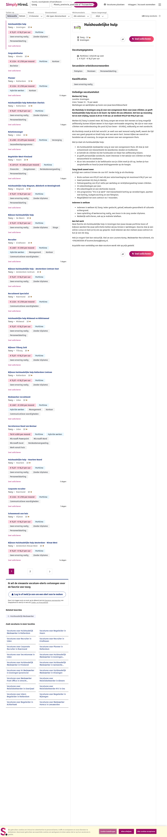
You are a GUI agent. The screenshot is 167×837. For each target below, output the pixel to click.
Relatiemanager (15, 132)
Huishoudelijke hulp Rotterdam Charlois (26, 103)
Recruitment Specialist (18, 293)
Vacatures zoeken (85, 4)
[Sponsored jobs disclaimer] (159, 16)
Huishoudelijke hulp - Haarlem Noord (25, 459)
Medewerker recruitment (19, 397)
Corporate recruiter (16, 489)
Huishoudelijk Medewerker (22, 616)
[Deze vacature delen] (122, 39)
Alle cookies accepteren (146, 831)
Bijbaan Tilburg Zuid (17, 347)
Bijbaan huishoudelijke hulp (21, 215)
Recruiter (12, 240)
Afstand (31, 13)
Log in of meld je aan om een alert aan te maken (38, 594)
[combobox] (40, 4)
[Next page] (49, 571)
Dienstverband (50, 13)
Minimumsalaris (78, 13)
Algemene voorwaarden (52, 600)
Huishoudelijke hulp (17, 24)
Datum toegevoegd (99, 13)
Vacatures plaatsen (115, 4)
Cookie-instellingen (107, 831)
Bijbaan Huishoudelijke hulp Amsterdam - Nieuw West (32, 543)
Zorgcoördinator (15, 53)
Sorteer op (10, 12)
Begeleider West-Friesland (20, 156)
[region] (83, 831)
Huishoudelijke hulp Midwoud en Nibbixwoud (28, 318)
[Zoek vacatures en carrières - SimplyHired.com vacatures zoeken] (17, 4)
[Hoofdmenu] (159, 4)
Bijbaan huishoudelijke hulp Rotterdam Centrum (30, 372)
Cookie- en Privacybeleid (39, 602)
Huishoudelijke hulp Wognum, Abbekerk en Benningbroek (34, 186)
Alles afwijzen (126, 831)
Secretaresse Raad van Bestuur (22, 426)
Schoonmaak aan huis (18, 513)
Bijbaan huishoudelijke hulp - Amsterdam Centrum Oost (33, 269)
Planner (11, 78)
